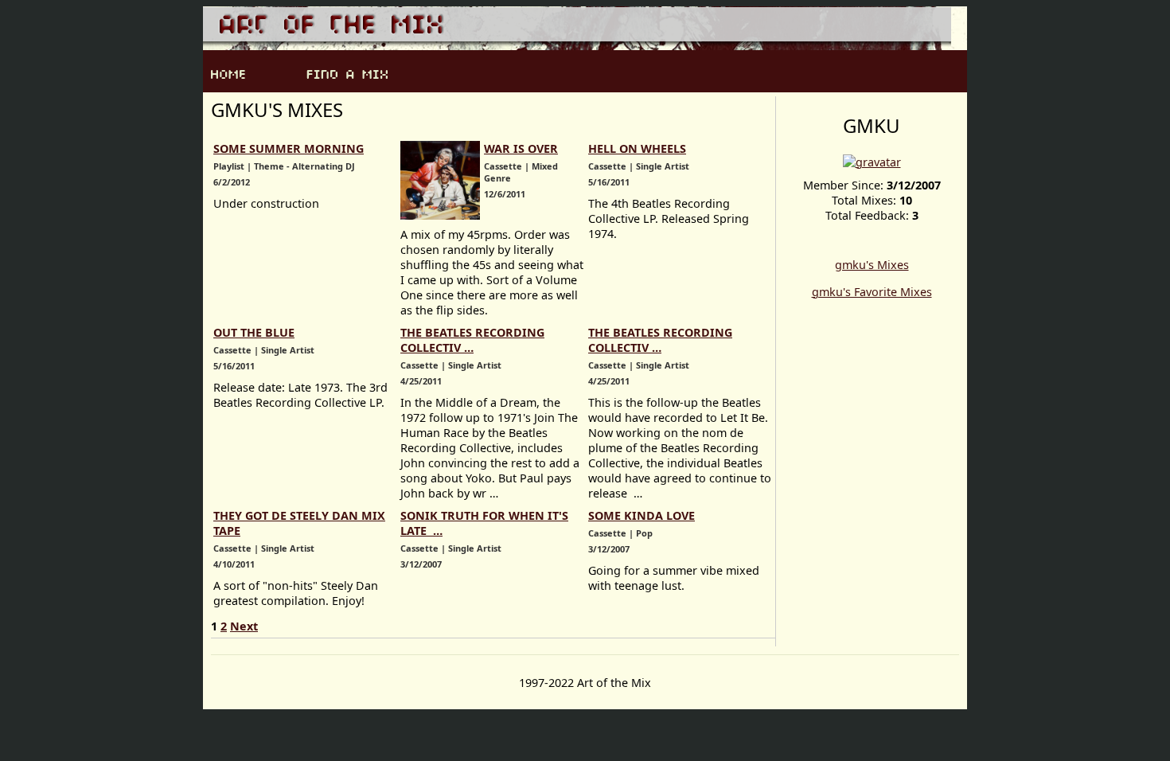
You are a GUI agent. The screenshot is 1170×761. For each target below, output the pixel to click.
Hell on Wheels (637, 148)
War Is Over (521, 148)
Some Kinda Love (641, 515)
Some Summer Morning (288, 148)
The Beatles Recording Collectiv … (472, 340)
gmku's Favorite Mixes (872, 291)
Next (244, 626)
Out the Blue (253, 332)
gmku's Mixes (872, 264)
